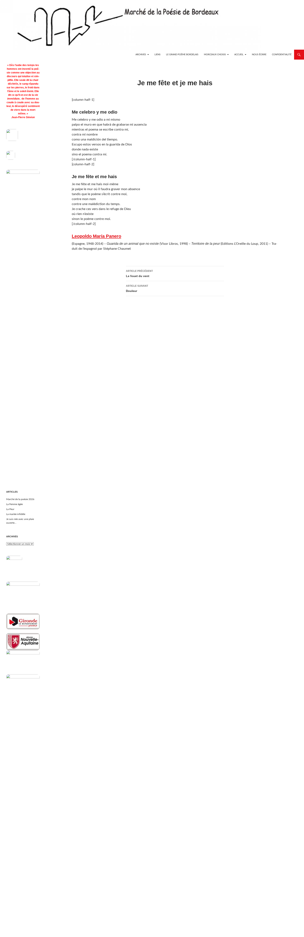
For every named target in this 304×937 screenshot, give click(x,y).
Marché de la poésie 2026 (20, 499)
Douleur (137, 288)
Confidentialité (281, 54)
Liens (157, 54)
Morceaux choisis (215, 54)
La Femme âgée (14, 504)
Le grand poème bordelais (182, 54)
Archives (140, 54)
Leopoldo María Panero (96, 236)
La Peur (10, 509)
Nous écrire (259, 54)
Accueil (238, 54)
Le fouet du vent (139, 274)
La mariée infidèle (15, 514)
